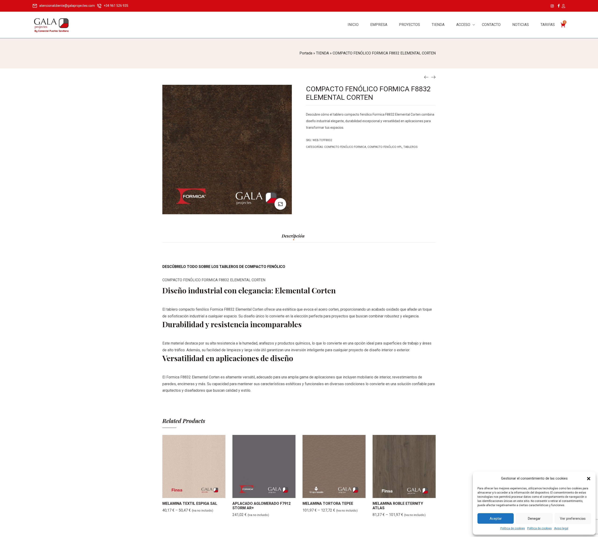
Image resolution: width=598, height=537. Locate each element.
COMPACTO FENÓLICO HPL (384, 147)
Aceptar (496, 518)
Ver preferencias (573, 518)
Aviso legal (561, 528)
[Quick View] (200, 493)
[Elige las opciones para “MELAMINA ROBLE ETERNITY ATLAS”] (398, 493)
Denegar (534, 518)
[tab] (293, 238)
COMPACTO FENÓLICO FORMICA (345, 147)
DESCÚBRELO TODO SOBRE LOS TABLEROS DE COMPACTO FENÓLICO (223, 266)
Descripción (293, 236)
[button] (588, 478)
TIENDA (322, 53)
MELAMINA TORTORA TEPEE (328, 503)
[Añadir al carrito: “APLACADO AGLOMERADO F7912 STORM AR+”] (258, 493)
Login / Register (563, 6)
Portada (305, 53)
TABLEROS (410, 147)
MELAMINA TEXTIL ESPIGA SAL (189, 503)
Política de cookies (512, 528)
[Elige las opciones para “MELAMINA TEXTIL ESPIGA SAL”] (188, 493)
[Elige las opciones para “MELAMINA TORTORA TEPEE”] (328, 493)
